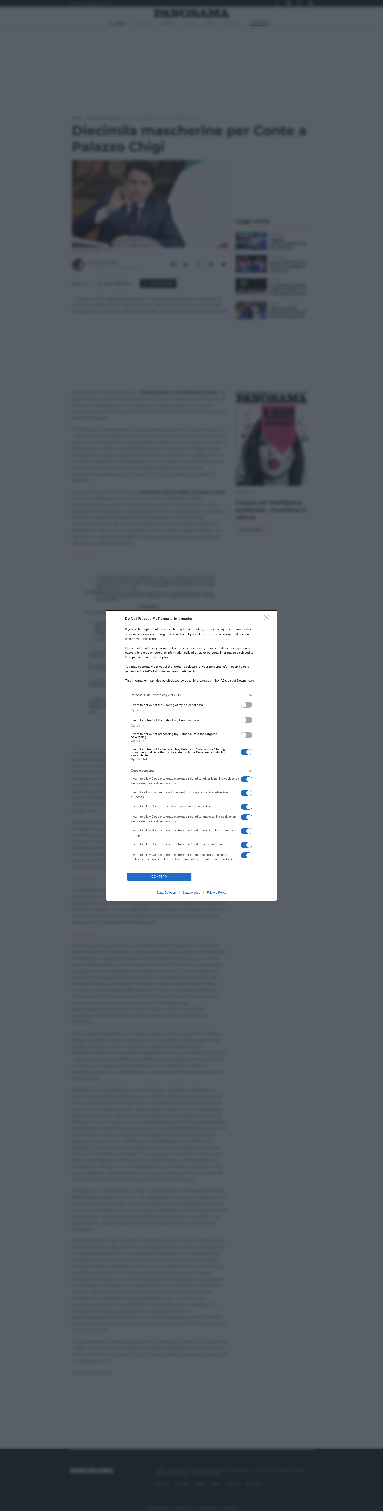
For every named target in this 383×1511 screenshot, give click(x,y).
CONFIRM (159, 876)
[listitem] (191, 695)
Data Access (191, 892)
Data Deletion (166, 892)
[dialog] (191, 755)
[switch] (246, 705)
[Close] (268, 619)
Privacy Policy (216, 892)
